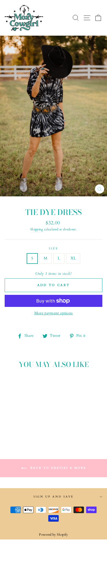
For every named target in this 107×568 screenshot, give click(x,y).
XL (73, 258)
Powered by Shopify (53, 534)
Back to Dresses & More (57, 468)
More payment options (53, 313)
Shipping (36, 229)
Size (53, 248)
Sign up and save (53, 497)
